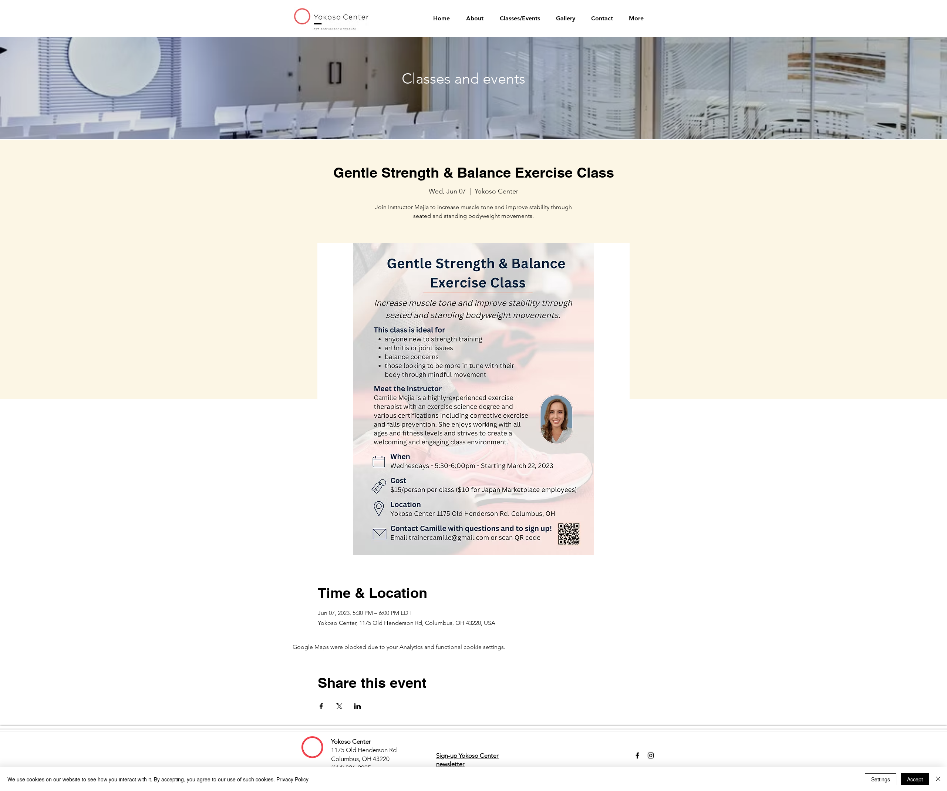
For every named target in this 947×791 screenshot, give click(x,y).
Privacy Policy (292, 779)
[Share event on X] (339, 706)
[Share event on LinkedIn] (357, 706)
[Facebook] (637, 755)
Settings (880, 779)
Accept (915, 779)
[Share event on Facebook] (321, 706)
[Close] (938, 779)
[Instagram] (651, 755)
